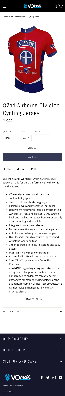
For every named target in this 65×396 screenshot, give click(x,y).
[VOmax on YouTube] (60, 377)
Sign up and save (20, 361)
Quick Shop (14, 350)
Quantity (40, 132)
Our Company (16, 339)
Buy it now (32, 157)
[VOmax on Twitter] (48, 377)
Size (24, 132)
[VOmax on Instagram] (54, 377)
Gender (7, 132)
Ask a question (11, 311)
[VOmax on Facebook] (41, 377)
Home (5, 17)
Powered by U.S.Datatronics (13, 385)
